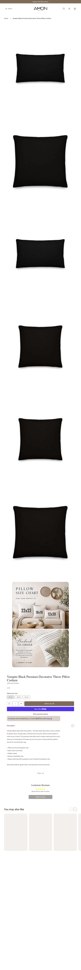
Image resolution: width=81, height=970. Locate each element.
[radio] (10, 697)
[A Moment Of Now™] (40, 8)
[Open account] (69, 8)
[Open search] (63, 8)
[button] (71, 809)
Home (6, 18)
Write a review (40, 797)
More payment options (40, 714)
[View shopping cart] (75, 8)
